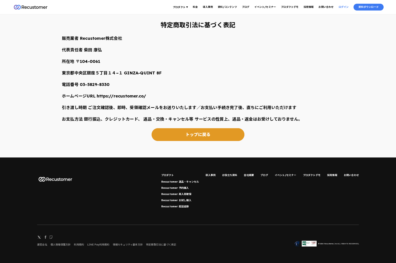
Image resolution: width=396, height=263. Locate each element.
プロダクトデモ (289, 6)
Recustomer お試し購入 (176, 200)
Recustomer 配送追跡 (175, 206)
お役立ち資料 (229, 175)
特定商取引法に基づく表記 (161, 244)
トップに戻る (197, 134)
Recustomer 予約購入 (175, 187)
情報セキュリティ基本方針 (128, 244)
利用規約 (79, 244)
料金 (195, 6)
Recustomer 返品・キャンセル (180, 181)
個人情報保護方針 (61, 244)
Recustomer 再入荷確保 (176, 194)
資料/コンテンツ (227, 6)
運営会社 (42, 244)
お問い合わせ (326, 6)
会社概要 (249, 175)
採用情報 (309, 6)
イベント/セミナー (265, 6)
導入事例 (208, 6)
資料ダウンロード (368, 6)
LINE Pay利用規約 (98, 244)
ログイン (344, 6)
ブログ (246, 6)
